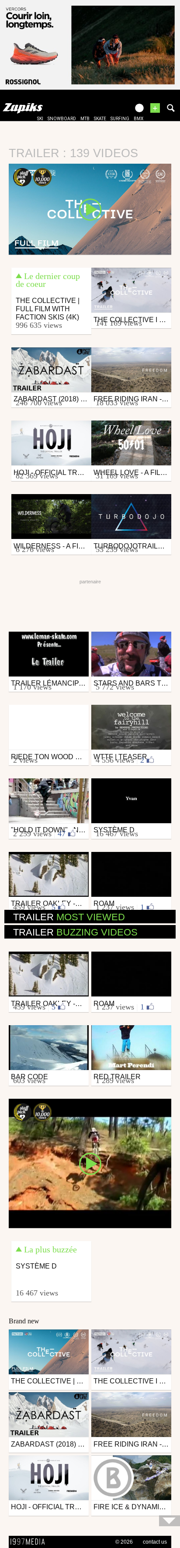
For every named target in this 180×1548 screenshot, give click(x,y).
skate (100, 118)
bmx (138, 118)
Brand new (24, 1321)
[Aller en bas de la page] (169, 1520)
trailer (69, 917)
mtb (85, 118)
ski (40, 118)
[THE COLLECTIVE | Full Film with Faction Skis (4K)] (90, 208)
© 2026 (124, 1542)
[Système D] (90, 1162)
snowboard (62, 118)
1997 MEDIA (30, 1542)
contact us (155, 1542)
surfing (120, 118)
